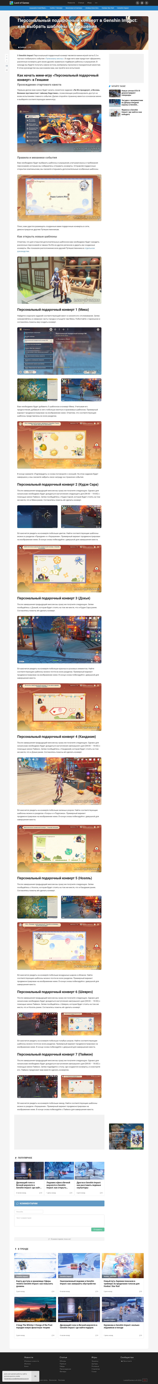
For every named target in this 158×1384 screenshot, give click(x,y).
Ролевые (95, 1366)
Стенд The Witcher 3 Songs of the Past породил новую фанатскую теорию (34, 1326)
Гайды (125, 1140)
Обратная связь (41, 1380)
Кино (26, 1366)
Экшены (95, 1361)
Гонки (94, 1372)
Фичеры (63, 1372)
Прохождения (117, 1140)
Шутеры (95, 1364)
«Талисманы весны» (54, 58)
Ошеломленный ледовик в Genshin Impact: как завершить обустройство (78, 1282)
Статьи (81, 3)
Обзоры (63, 1361)
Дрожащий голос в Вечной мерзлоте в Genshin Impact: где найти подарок (28, 1185)
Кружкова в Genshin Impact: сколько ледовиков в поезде (121, 1326)
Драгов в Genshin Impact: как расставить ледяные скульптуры (89, 1185)
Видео (120, 1143)
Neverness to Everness (74, 8)
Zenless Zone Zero (91, 8)
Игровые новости (31, 1361)
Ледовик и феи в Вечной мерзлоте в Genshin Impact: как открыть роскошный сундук (58, 1185)
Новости (71, 3)
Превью (63, 1364)
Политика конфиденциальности (16, 1379)
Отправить (98, 1229)
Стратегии (96, 1369)
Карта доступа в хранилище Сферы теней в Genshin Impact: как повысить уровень (34, 1283)
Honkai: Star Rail (108, 8)
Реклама (61, 1380)
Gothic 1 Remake (56, 8)
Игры (89, 3)
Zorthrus (23, 47)
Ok (35, 1376)
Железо (27, 1364)
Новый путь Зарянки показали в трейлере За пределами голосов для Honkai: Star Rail (121, 1283)
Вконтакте (127, 1361)
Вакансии (53, 1380)
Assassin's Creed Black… (37, 8)
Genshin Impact (123, 8)
